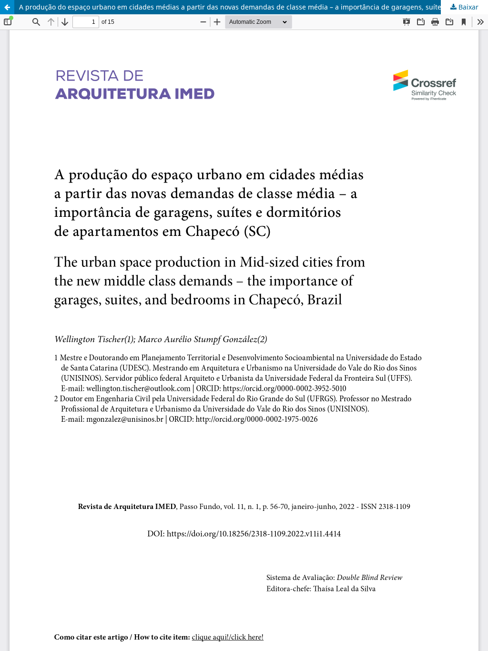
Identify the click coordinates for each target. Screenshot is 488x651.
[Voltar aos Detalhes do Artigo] (7, 7)
